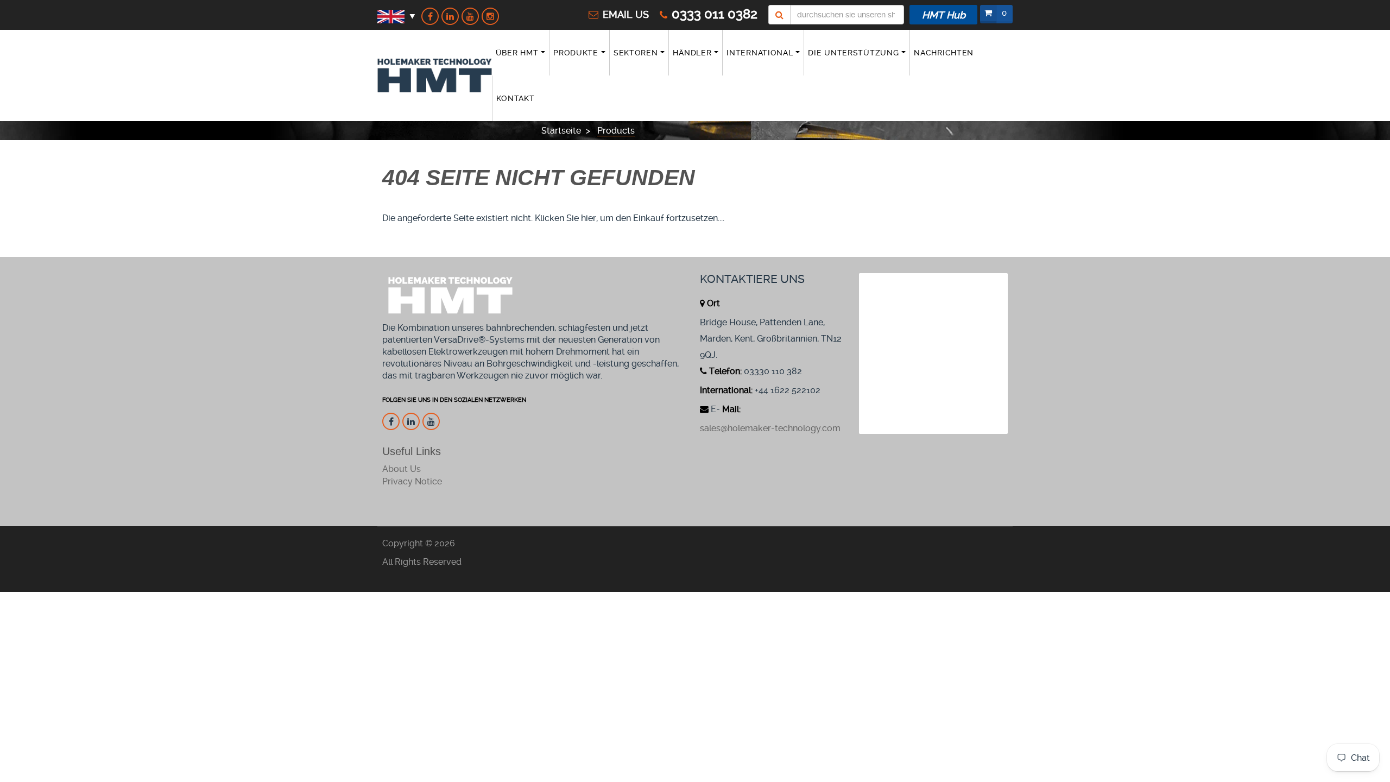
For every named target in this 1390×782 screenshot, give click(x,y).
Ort (713, 303)
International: (726, 390)
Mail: (731, 409)
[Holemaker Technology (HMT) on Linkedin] (450, 16)
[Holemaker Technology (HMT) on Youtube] (470, 16)
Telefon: (725, 371)
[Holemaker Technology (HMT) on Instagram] (490, 16)
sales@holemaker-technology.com (770, 428)
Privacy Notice (412, 481)
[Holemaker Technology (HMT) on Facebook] (430, 16)
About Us (401, 469)
